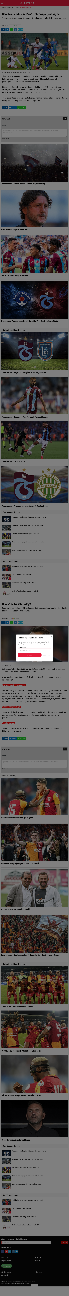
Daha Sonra (46, 655)
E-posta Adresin (22, 647)
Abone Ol (30, 655)
